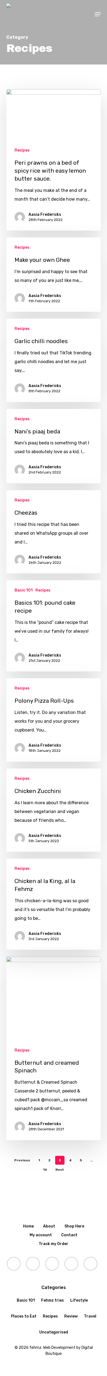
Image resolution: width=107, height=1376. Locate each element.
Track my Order (53, 1244)
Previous (22, 1160)
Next (59, 1170)
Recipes (22, 150)
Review (71, 1316)
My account (41, 1235)
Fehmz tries (52, 1300)
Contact (69, 1235)
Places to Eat (23, 1316)
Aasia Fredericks (45, 214)
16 (45, 1170)
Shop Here (74, 1226)
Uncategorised (53, 1332)
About (49, 1226)
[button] (98, 14)
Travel (90, 1316)
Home (28, 1226)
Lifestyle (79, 1300)
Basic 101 (24, 590)
